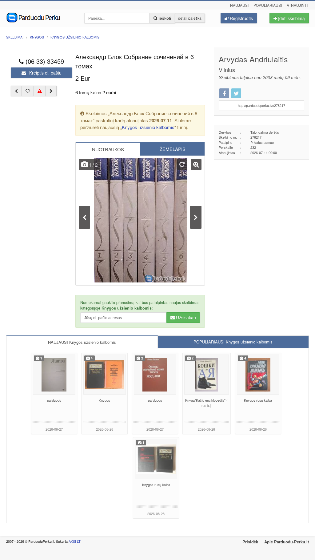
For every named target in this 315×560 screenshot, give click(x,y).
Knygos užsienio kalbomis (148, 127)
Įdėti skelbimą (291, 18)
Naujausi (239, 5)
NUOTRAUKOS (108, 149)
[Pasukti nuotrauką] (182, 164)
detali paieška (189, 18)
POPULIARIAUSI (233, 342)
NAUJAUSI (82, 342)
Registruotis (241, 18)
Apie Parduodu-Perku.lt (286, 542)
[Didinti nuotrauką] (196, 164)
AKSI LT (75, 541)
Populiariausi (267, 5)
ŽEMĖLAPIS (172, 149)
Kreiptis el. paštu (45, 73)
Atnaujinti (297, 5)
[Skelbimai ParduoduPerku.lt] (40, 17)
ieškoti (164, 18)
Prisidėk (250, 542)
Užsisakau (185, 317)
